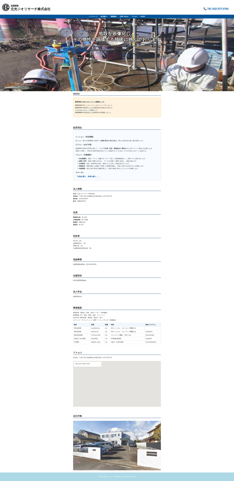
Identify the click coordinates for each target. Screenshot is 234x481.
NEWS (143, 16)
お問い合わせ (124, 16)
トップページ (93, 16)
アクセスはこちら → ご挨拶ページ (86, 110)
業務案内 (114, 16)
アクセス (134, 16)
